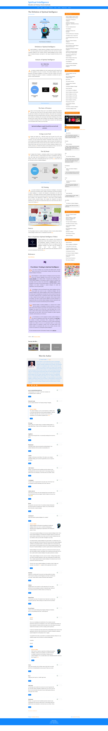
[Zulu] (74, 274)
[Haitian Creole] (65, 269)
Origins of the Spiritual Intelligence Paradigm (71, 169)
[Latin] (73, 271)
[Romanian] (76, 272)
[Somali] (70, 273)
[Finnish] (73, 268)
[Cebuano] (74, 267)
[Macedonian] (77, 271)
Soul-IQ (31, 617)
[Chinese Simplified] (77, 267)
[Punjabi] (74, 272)
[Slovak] (68, 273)
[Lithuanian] (76, 271)
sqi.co (50, 359)
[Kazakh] (68, 271)
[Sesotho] (65, 273)
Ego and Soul (68, 133)
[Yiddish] (72, 274)
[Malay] (78, 271)
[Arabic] (74, 266)
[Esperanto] (69, 268)
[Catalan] (73, 267)
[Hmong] (69, 269)
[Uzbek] (69, 274)
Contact (59, 7)
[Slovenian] (69, 273)
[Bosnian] (69, 267)
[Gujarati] (78, 268)
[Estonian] (70, 268)
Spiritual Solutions (69, 144)
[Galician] (74, 268)
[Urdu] (68, 274)
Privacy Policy (54, 720)
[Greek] (77, 268)
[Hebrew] (66, 269)
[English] (65, 266)
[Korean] (70, 271)
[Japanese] (78, 269)
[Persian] (72, 272)
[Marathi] (66, 272)
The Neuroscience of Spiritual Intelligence (71, 181)
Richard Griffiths (37, 336)
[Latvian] (74, 271)
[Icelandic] (72, 269)
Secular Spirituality (69, 193)
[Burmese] (72, 267)
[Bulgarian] (70, 267)
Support (69, 7)
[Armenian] (77, 266)
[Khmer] (69, 271)
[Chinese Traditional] (78, 267)
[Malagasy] (77, 274)
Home (38, 7)
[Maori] (65, 272)
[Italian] (77, 269)
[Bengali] (68, 267)
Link (29, 396)
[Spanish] (66, 266)
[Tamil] (77, 273)
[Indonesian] (74, 269)
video (54, 158)
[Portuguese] (70, 266)
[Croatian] (65, 268)
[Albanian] (76, 266)
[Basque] (65, 267)
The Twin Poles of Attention (70, 156)
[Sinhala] (66, 273)
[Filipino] (72, 268)
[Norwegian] (70, 272)
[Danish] (72, 266)
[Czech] (66, 268)
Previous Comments (32, 710)
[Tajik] (76, 273)
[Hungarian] (70, 269)
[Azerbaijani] (78, 266)
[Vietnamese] (70, 274)
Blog (41, 7)
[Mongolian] (68, 272)
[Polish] (73, 272)
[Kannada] (66, 271)
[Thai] (78, 273)
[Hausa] (76, 274)
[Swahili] (73, 273)
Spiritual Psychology (76, 716)
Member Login (64, 7)
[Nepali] (69, 272)
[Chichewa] (76, 267)
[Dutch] (68, 268)
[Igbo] (73, 269)
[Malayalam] (78, 274)
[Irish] (76, 269)
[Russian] (77, 272)
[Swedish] (74, 273)
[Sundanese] (72, 273)
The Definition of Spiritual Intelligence (72, 203)
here (37, 202)
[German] (68, 266)
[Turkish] (65, 274)
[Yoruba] (73, 274)
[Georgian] (76, 268)
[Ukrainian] (66, 274)
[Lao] (72, 271)
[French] (69, 266)
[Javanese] (65, 271)
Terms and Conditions (54, 721)
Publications (51, 7)
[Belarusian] (66, 267)
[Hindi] (68, 269)
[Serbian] (78, 272)
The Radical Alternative (35, 716)
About (55, 7)
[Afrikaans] (73, 266)
